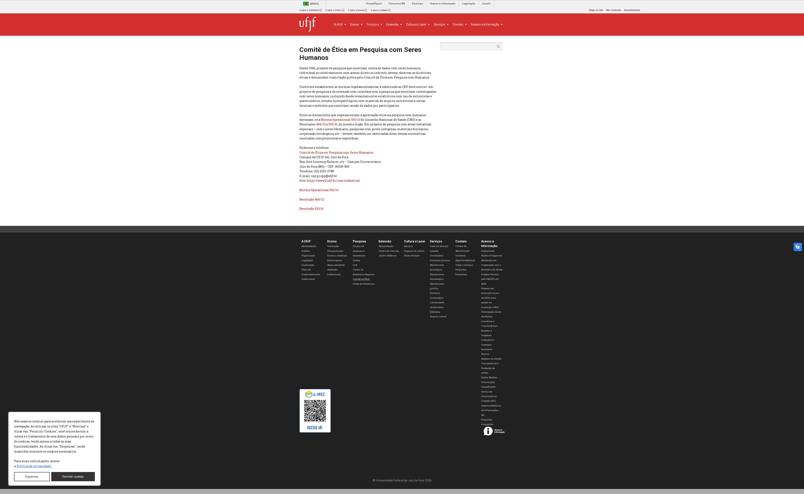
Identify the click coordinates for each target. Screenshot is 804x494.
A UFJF (306, 241)
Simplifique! (373, 3)
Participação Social (491, 312)
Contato (461, 241)
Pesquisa (359, 241)
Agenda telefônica (465, 260)
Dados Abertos (489, 377)
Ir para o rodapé (380, 10)
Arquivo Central (438, 316)
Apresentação (309, 246)
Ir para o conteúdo (310, 10)
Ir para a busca (357, 10)
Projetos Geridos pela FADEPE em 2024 (490, 279)
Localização (308, 265)
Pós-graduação (335, 251)
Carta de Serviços (439, 246)
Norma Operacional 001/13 (340, 120)
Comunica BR (396, 3)
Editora (356, 260)
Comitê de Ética (361, 279)
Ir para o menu (335, 10)
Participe (417, 3)
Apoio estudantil (336, 265)
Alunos (485, 354)
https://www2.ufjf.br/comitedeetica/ (333, 181)
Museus (408, 246)
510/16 (333, 124)
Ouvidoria (460, 255)
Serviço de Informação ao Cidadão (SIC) (489, 396)
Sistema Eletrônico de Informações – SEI (491, 410)
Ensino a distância (337, 255)
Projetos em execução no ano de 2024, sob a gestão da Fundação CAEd (490, 298)
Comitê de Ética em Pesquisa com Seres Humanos (336, 152)
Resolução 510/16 (311, 209)
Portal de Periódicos (363, 284)
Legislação (468, 3)
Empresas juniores (440, 260)
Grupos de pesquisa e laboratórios (359, 251)
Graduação (333, 246)
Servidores (486, 349)
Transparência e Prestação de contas (490, 368)
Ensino (332, 241)
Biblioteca (435, 312)
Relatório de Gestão (491, 359)
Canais (486, 3)
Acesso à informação (442, 3)
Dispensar (31, 476)
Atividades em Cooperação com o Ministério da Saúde (491, 265)
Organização (308, 255)
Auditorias (486, 316)
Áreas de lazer (412, 255)
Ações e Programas (491, 255)
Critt (355, 265)
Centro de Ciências (389, 251)
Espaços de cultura (414, 251)
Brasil (314, 3)
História (306, 251)
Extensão (385, 241)
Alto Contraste (613, 10)
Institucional (487, 251)
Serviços (436, 241)
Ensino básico (334, 260)
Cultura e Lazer (414, 241)
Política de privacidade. (34, 466)
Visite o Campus (464, 265)
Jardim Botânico (387, 255)
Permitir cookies (73, 476)
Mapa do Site (596, 10)
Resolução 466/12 (311, 199)
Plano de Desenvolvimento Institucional (311, 274)
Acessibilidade (632, 10)
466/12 (321, 124)
